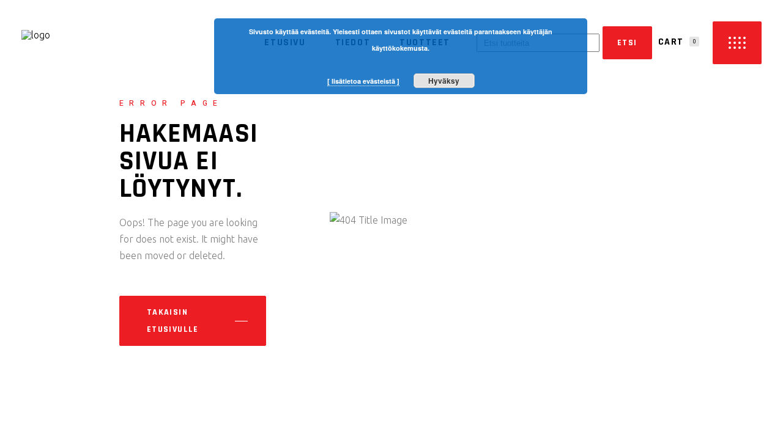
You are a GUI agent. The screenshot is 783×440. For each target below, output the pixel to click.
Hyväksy (443, 80)
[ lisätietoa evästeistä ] (363, 81)
